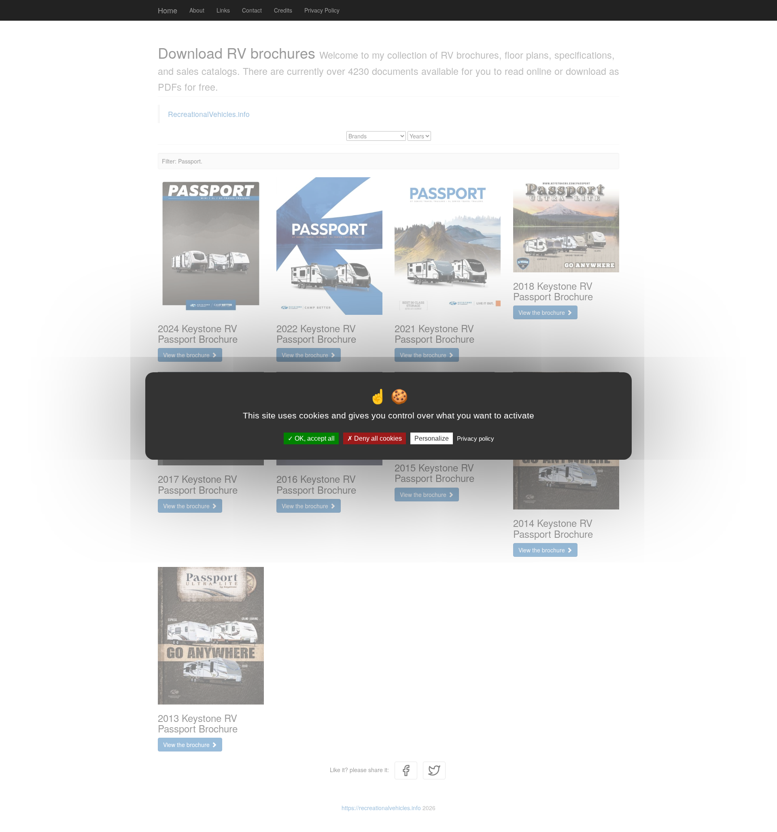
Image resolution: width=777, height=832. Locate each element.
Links (223, 10)
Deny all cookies (377, 438)
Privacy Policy (322, 10)
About (196, 10)
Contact (252, 10)
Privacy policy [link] (475, 438)
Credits (283, 10)
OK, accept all (314, 438)
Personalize (431, 438)
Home (167, 10)
